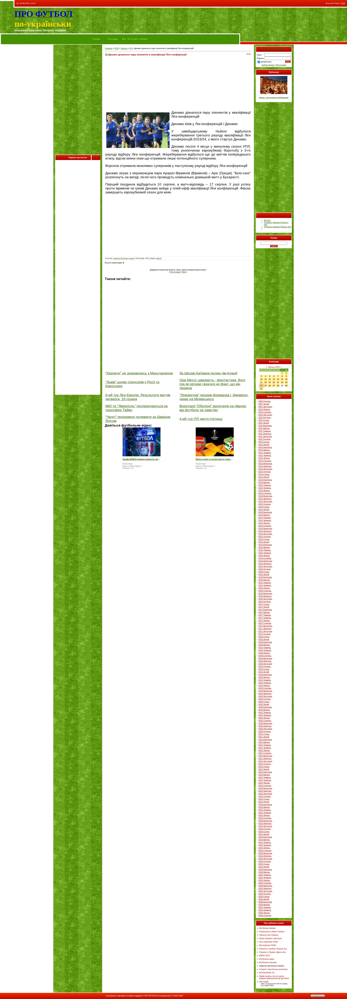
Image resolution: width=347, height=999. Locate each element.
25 (265, 385)
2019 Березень (265, 675)
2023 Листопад (265, 826)
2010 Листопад (265, 415)
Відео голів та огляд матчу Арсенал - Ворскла (215, 459)
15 (282, 379)
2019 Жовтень (264, 693)
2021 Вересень (265, 756)
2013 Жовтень (264, 499)
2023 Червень (264, 813)
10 (261, 379)
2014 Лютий (263, 509)
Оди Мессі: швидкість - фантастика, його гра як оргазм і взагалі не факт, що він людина (212, 384)
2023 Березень (265, 804)
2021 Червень (264, 748)
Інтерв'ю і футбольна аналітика (273, 969)
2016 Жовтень (264, 596)
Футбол (267, 220)
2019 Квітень (264, 677)
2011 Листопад (265, 436)
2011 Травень (264, 431)
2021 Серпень (264, 753)
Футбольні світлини (268, 962)
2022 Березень (265, 772)
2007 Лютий (263, 404)
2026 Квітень (264, 905)
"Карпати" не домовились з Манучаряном (139, 373)
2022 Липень (264, 783)
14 (278, 379)
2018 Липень (264, 653)
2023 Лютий (263, 802)
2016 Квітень (264, 580)
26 (270, 385)
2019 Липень (264, 685)
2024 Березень (265, 837)
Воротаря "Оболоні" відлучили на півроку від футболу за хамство (212, 408)
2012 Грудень (264, 472)
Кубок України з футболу (270, 938)
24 (131, 48)
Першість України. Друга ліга (272, 952)
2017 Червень (264, 618)
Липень (124, 48)
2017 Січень (263, 604)
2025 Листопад (265, 891)
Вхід (124, 39)
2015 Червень (264, 553)
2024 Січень (263, 831)
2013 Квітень (264, 482)
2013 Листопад (265, 501)
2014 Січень (263, 507)
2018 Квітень (264, 645)
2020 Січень (263, 702)
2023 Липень (264, 815)
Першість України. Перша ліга (273, 949)
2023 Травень (264, 810)
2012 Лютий (263, 444)
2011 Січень (263, 420)
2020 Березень (265, 707)
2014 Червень (264, 520)
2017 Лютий (263, 607)
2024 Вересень (265, 853)
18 (265, 382)
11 (266, 379)
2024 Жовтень (264, 856)
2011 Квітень (264, 428)
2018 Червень (264, 650)
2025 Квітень (264, 872)
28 (278, 385)
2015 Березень (265, 545)
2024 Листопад (265, 859)
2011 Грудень (264, 439)
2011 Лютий (263, 423)
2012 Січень (263, 442)
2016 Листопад (265, 599)
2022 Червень (264, 780)
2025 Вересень (265, 886)
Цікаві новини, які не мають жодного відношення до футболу (274, 977)
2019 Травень (264, 680)
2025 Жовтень (264, 888)
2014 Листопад (265, 534)
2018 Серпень (264, 656)
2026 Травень (264, 907)
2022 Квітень (264, 775)
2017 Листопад (265, 631)
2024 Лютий (263, 834)
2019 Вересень (265, 691)
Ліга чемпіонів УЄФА (268, 942)
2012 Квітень (264, 450)
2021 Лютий (263, 737)
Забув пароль (268, 65)
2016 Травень (264, 583)
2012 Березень (265, 447)
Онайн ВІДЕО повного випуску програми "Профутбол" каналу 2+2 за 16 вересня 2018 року (141, 459)
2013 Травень (264, 485)
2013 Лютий (263, 477)
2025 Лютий (263, 867)
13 (274, 379)
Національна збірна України (271, 931)
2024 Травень (264, 842)
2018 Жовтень (264, 661)
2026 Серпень (264, 915)
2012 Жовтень (264, 466)
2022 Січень (263, 767)
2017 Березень (265, 610)
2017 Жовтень (264, 629)
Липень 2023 (274, 367)
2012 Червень (264, 455)
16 (286, 379)
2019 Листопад (265, 696)
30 (286, 385)
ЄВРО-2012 (264, 955)
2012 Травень (264, 453)
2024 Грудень (264, 861)
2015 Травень (264, 550)
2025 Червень (264, 877)
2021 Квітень (264, 742)
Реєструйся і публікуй (137, 39)
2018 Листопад (265, 664)
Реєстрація (113, 39)
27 (274, 385)
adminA (159, 258)
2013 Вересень (265, 496)
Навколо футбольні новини (123, 258)
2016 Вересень (265, 593)
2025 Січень (263, 864)
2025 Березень (265, 869)
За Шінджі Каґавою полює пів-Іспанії (208, 373)
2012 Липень (264, 458)
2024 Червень (264, 845)
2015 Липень (264, 555)
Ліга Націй (263, 982)
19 (270, 382)
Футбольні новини (267, 928)
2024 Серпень (264, 850)
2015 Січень (263, 539)
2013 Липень (264, 490)
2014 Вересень (265, 528)
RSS (343, 3)
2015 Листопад (265, 566)
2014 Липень (264, 523)
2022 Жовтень (264, 791)
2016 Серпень (264, 591)
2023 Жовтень (264, 823)
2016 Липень (264, 588)
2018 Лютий (263, 639)
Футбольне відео (266, 959)
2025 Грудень (264, 894)
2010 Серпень (264, 412)
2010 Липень (264, 409)
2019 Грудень (264, 699)
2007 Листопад (265, 407)
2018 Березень (265, 642)
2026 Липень (264, 913)
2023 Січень (263, 799)
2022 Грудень (264, 796)
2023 (116, 48)
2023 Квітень (264, 807)
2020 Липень (264, 718)
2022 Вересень (265, 788)
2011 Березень (265, 426)
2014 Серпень (264, 526)
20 (274, 382)
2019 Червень (264, 683)
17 (261, 382)
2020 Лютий (263, 704)
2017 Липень (264, 620)
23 (286, 382)
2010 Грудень (264, 417)
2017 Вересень (265, 626)
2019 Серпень (264, 688)
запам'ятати (265, 62)
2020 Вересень (265, 723)
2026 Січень (263, 896)
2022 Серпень (264, 785)
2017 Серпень (264, 623)
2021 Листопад (265, 761)
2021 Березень (265, 739)
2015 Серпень (264, 558)
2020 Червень (264, 715)
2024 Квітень (264, 840)
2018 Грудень (264, 666)
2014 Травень (264, 518)
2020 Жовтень (264, 726)
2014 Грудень (264, 536)
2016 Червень (264, 585)
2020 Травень (264, 712)
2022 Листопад (265, 794)
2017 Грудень (264, 634)
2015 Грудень (264, 569)
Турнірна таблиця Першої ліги (277, 227)
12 (270, 379)
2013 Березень (265, 480)
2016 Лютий (263, 574)
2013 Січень (263, 474)
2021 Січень (263, 734)
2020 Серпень (264, 721)
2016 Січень (263, 572)
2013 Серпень (264, 493)
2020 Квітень (264, 710)
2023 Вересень (265, 821)
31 (261, 389)
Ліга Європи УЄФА (267, 945)
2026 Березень (265, 902)
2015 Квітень (264, 547)
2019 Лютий (263, 672)
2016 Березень (265, 577)
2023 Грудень (264, 829)
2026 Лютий (263, 899)
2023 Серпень (264, 818)
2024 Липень (264, 848)
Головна (96, 39)
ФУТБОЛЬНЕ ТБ (266, 973)
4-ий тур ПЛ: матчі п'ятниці (200, 419)
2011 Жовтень (264, 434)
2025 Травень (264, 875)
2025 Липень (264, 880)
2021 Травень (264, 745)
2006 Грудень (264, 401)
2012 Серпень (264, 461)
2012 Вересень (265, 463)
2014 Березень (265, 512)
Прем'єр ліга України (268, 935)
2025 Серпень (264, 883)
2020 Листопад (265, 729)
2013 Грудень (264, 504)
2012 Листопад (265, 469)
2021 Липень (264, 750)
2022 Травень (264, 777)
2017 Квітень (264, 612)
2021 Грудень (264, 764)
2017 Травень (264, 615)
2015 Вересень (265, 561)
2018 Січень (263, 637)
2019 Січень (263, 669)
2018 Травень (264, 647)
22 (282, 382)
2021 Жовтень (264, 758)
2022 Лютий (263, 769)
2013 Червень (264, 488)
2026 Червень (264, 910)
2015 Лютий (263, 542)
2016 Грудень (264, 601)
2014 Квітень (264, 515)
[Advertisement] (77, 100)
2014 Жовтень (264, 531)
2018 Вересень (265, 658)
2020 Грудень (264, 731)
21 (278, 382)
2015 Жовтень (264, 564)
